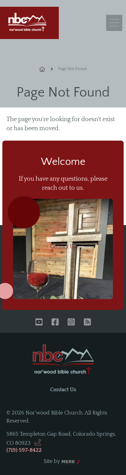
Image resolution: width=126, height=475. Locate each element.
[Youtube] (39, 322)
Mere (67, 462)
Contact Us (63, 247)
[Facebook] (55, 322)
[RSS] (87, 322)
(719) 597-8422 (24, 450)
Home (46, 69)
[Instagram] (71, 322)
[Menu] (114, 23)
